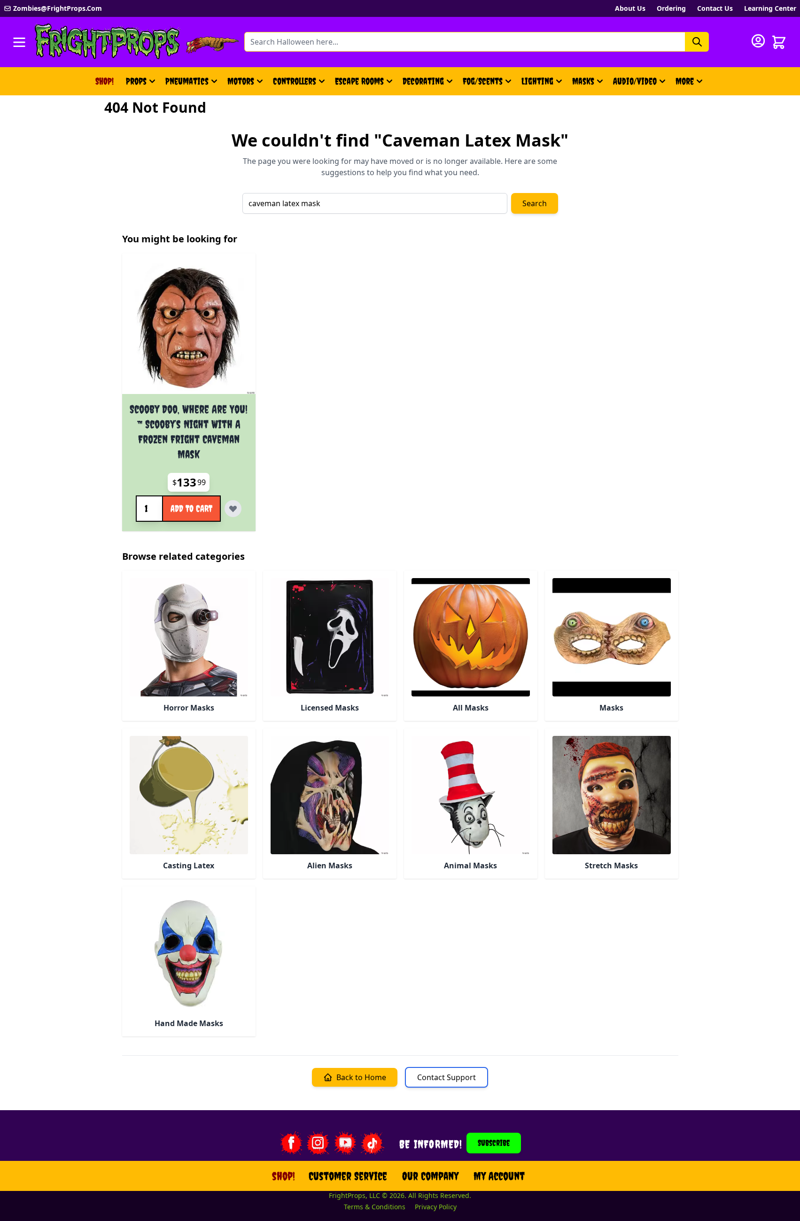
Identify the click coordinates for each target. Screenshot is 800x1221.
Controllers (294, 81)
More (690, 84)
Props (136, 81)
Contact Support (446, 1077)
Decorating (423, 81)
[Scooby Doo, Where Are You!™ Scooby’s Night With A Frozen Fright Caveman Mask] (189, 327)
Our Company (430, 1175)
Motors (240, 81)
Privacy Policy (436, 1206)
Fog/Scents (483, 81)
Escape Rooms (359, 81)
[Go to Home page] (107, 42)
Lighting (537, 81)
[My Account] (758, 41)
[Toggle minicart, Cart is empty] (779, 42)
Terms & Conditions (374, 1206)
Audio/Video (635, 81)
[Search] (697, 42)
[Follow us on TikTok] (372, 1143)
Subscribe (494, 1143)
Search (534, 203)
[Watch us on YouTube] (345, 1143)
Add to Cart (191, 508)
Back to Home (361, 1077)
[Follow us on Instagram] (318, 1143)
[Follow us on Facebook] (291, 1143)
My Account (499, 1175)
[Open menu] (19, 42)
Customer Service (348, 1175)
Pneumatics (187, 81)
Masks (583, 81)
